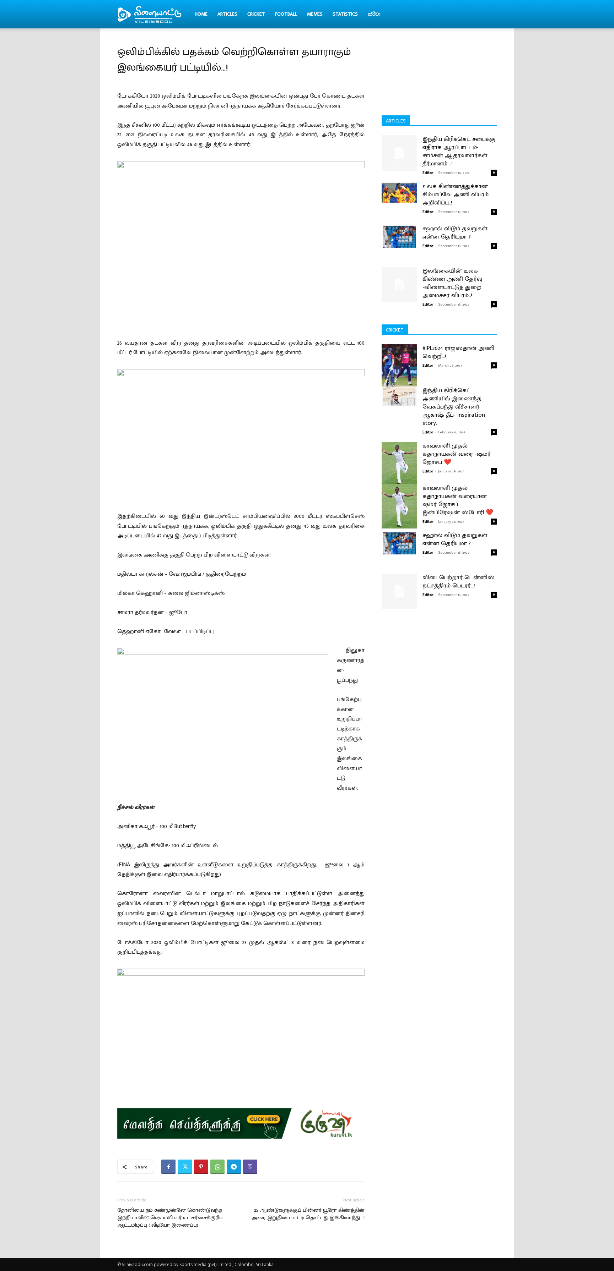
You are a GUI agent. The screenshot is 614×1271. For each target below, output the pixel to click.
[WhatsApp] (217, 1167)
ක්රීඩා (374, 14)
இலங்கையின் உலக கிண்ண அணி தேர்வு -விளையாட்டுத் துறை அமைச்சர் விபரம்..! (452, 283)
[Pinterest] (201, 1167)
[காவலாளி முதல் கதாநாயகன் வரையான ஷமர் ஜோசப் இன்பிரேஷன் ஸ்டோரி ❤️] (399, 506)
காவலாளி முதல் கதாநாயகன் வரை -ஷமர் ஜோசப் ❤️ (456, 454)
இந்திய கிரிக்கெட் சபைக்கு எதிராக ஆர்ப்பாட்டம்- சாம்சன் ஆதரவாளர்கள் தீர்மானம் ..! (458, 151)
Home (201, 14)
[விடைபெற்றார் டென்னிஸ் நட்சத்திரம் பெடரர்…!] (399, 591)
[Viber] (250, 1167)
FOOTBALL (286, 14)
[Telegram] (234, 1167)
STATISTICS (345, 14)
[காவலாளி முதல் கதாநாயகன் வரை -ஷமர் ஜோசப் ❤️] (399, 464)
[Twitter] (185, 1167)
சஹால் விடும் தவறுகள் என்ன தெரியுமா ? (455, 233)
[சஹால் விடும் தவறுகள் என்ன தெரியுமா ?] (399, 236)
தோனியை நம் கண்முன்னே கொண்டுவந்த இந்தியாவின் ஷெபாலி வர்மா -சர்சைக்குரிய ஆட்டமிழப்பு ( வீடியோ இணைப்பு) (170, 1217)
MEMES (315, 14)
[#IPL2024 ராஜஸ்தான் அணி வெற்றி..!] (399, 366)
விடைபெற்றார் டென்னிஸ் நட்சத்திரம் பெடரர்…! (458, 582)
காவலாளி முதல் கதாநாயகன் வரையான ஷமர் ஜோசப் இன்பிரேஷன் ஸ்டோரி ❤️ (457, 500)
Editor (427, 173)
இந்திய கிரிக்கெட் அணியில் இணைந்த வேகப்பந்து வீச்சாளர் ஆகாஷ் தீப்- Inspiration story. (453, 406)
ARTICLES (227, 14)
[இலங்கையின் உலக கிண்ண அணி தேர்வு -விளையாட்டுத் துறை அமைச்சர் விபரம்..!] (399, 284)
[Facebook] (168, 1167)
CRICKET (256, 14)
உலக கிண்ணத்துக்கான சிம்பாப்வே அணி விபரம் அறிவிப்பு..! (455, 194)
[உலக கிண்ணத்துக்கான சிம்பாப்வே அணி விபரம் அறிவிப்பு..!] (399, 192)
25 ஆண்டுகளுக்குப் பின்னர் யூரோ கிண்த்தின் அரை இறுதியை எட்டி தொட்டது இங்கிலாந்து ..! (308, 1213)
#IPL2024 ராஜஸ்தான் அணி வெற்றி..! (458, 352)
